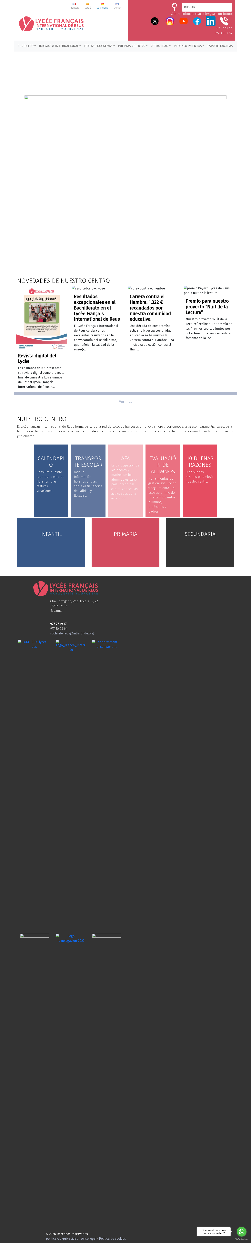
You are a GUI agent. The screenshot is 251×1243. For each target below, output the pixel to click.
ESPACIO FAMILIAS (220, 46)
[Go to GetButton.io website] (241, 1239)
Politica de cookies (112, 1238)
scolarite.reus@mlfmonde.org (72, 633)
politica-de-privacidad (62, 1238)
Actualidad (159, 46)
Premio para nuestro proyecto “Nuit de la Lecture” (207, 306)
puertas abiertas (131, 46)
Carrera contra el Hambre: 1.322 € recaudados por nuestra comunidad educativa (150, 308)
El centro (26, 46)
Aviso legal (88, 1238)
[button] (125, 167)
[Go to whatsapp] (241, 1232)
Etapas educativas (98, 46)
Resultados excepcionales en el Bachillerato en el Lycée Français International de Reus (97, 308)
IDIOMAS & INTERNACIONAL (59, 46)
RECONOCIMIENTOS (188, 46)
